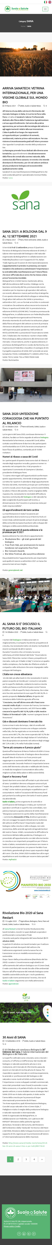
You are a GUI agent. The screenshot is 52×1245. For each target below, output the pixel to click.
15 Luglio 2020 (11, 921)
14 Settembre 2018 (12, 1041)
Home (23, 26)
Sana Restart (10, 929)
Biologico (33, 921)
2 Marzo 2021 (10, 240)
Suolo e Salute (9, 802)
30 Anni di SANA (14, 1037)
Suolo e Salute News (33, 106)
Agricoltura (24, 921)
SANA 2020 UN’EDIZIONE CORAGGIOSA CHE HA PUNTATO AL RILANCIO (26, 418)
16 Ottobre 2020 (11, 427)
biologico (44, 437)
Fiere (22, 240)
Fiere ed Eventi (30, 240)
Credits (17, 1226)
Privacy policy (9, 1226)
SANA (22, 106)
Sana (10, 178)
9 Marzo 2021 (10, 106)
